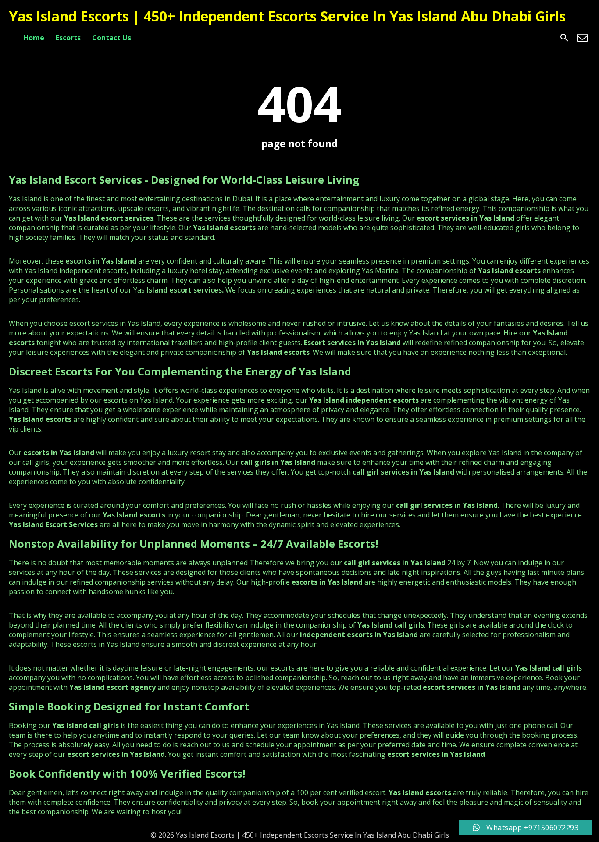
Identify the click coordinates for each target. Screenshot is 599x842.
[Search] (564, 38)
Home (33, 38)
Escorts (68, 38)
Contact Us (111, 38)
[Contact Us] (582, 38)
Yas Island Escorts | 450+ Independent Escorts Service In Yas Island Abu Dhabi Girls (287, 16)
